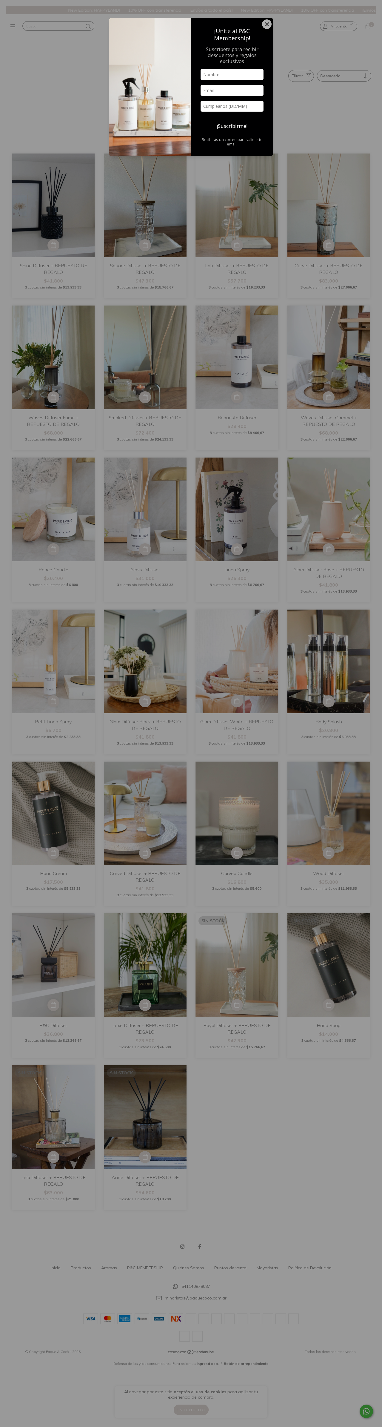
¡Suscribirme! (232, 125)
